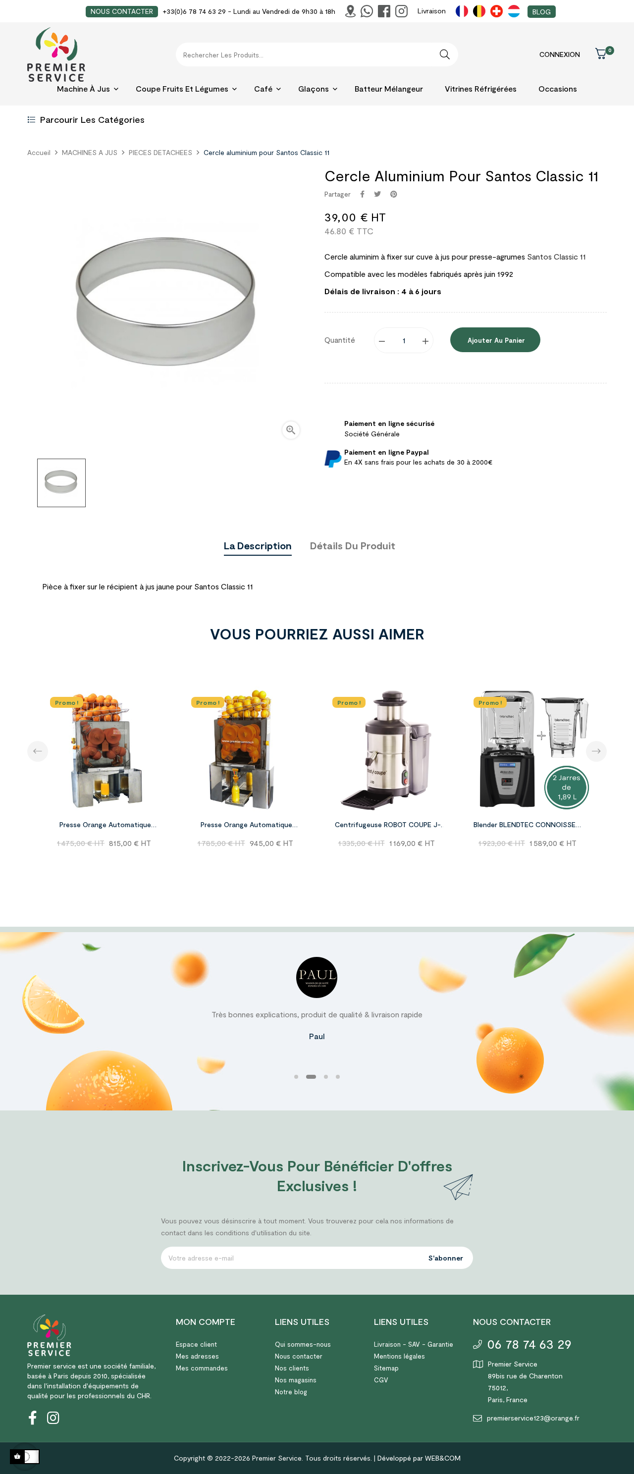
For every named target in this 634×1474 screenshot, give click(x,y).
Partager (362, 194)
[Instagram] (47, 1417)
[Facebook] (32, 1417)
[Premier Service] (49, 1334)
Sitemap (386, 1368)
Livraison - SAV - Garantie (413, 1344)
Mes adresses (197, 1356)
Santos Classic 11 (556, 256)
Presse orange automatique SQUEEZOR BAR (246, 826)
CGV (381, 1380)
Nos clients (292, 1368)
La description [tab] (258, 545)
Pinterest (393, 194)
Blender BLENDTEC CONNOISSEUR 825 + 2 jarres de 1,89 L (529, 826)
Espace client (196, 1344)
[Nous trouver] (351, 11)
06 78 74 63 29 (529, 1343)
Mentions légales (399, 1356)
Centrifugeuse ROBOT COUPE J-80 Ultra (388, 826)
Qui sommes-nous (303, 1344)
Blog (541, 11)
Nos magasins (296, 1380)
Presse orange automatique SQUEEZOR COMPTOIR (105, 826)
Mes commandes (202, 1368)
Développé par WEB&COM (419, 1458)
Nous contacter (298, 1356)
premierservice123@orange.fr (533, 1418)
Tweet (377, 194)
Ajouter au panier (495, 340)
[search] (444, 54)
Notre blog (291, 1392)
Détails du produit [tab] (352, 545)
